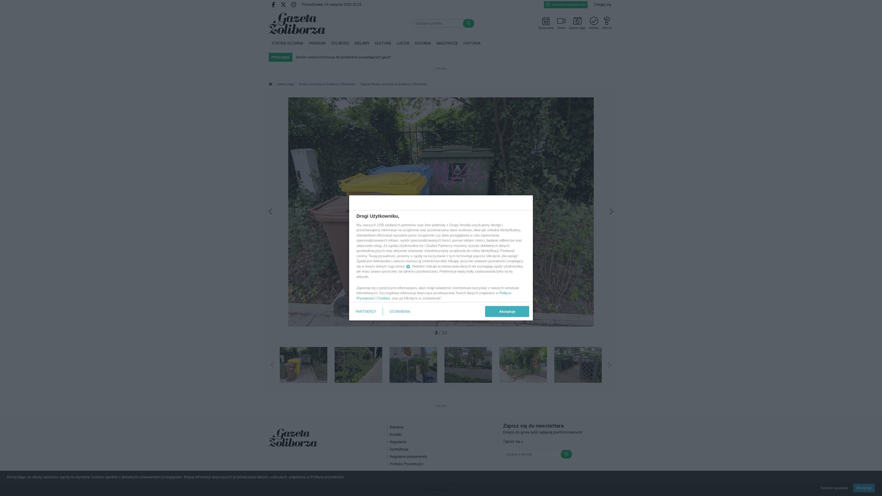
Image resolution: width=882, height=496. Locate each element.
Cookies (384, 298)
